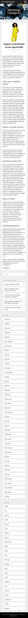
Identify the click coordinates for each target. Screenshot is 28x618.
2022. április (7, 465)
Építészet (6, 524)
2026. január (7, 337)
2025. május (7, 359)
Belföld (6, 506)
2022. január (7, 474)
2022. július (6, 456)
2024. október (7, 368)
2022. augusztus (8, 452)
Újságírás (6, 595)
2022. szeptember (8, 448)
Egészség (6, 515)
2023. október (7, 408)
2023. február (7, 430)
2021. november (8, 483)
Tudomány (6, 590)
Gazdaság (6, 533)
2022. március (7, 470)
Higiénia (6, 546)
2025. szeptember (8, 341)
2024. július (6, 377)
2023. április (7, 425)
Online (5, 568)
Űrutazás (6, 604)
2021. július (6, 496)
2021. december (8, 479)
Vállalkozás (6, 268)
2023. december (8, 399)
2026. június (7, 319)
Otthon (6, 573)
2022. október (7, 443)
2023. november (8, 403)
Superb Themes (14, 616)
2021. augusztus (8, 492)
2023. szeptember (8, 412)
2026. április (7, 323)
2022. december (8, 434)
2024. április (7, 385)
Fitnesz (6, 528)
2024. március (7, 390)
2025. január (7, 363)
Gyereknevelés (7, 542)
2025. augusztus (8, 346)
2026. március (7, 328)
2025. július (6, 350)
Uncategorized (7, 599)
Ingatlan (6, 551)
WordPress (22, 614)
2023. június (7, 417)
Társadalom (7, 582)
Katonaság (6, 559)
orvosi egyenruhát (12, 121)
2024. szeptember (8, 372)
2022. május (7, 461)
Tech (5, 586)
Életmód (6, 520)
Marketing (6, 564)
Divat (5, 511)
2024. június (7, 381)
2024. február (7, 394)
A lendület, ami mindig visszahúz (11, 284)
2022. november (8, 439)
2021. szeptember (8, 487)
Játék (5, 555)
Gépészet (6, 537)
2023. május (7, 421)
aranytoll (14, 51)
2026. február (7, 332)
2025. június (7, 354)
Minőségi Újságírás (8, 2)
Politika (6, 577)
